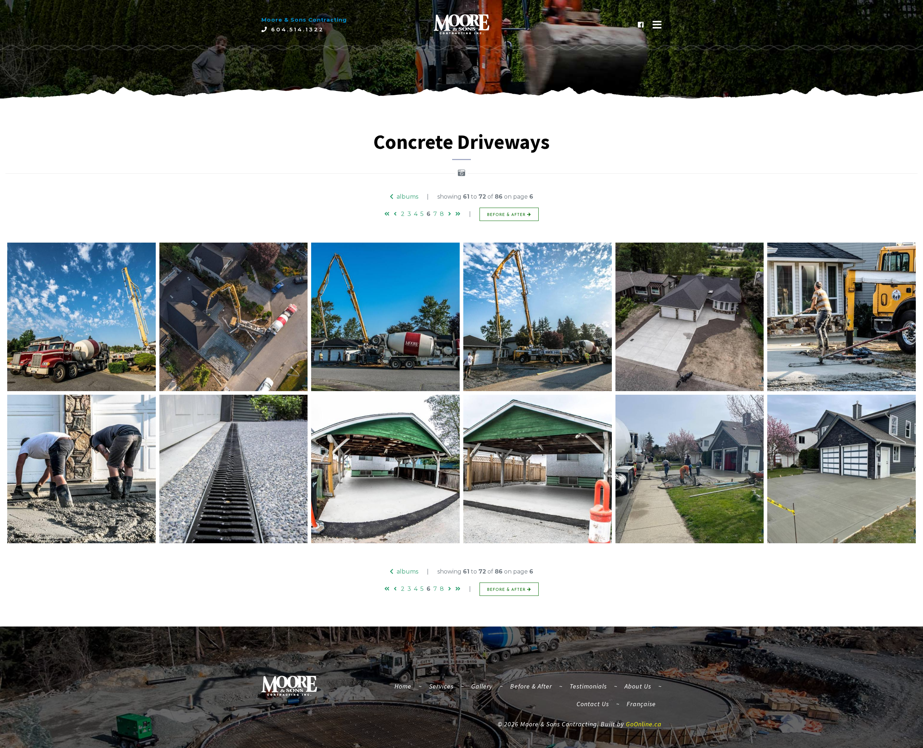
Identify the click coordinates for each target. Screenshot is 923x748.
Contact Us (593, 704)
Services (441, 686)
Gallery (482, 686)
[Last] (457, 214)
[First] (386, 214)
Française (641, 704)
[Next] (449, 214)
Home (405, 686)
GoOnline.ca (644, 724)
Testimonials (588, 686)
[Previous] (395, 214)
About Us (637, 686)
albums (406, 196)
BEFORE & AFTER (507, 215)
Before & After (531, 686)
